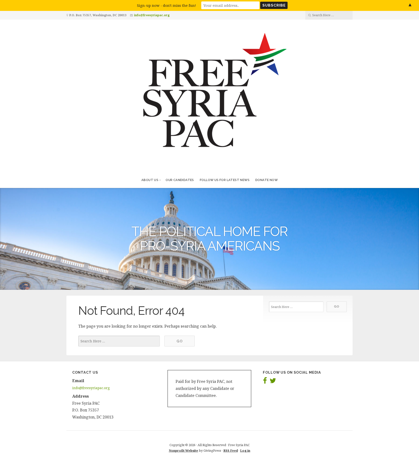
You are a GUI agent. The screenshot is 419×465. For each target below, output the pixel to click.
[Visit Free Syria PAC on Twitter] (273, 381)
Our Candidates (180, 180)
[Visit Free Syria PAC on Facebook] (265, 381)
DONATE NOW (266, 180)
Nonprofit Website (183, 450)
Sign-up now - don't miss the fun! (166, 5)
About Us (149, 180)
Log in (245, 450)
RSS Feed (230, 450)
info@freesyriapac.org (151, 15)
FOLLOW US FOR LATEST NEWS (225, 180)
